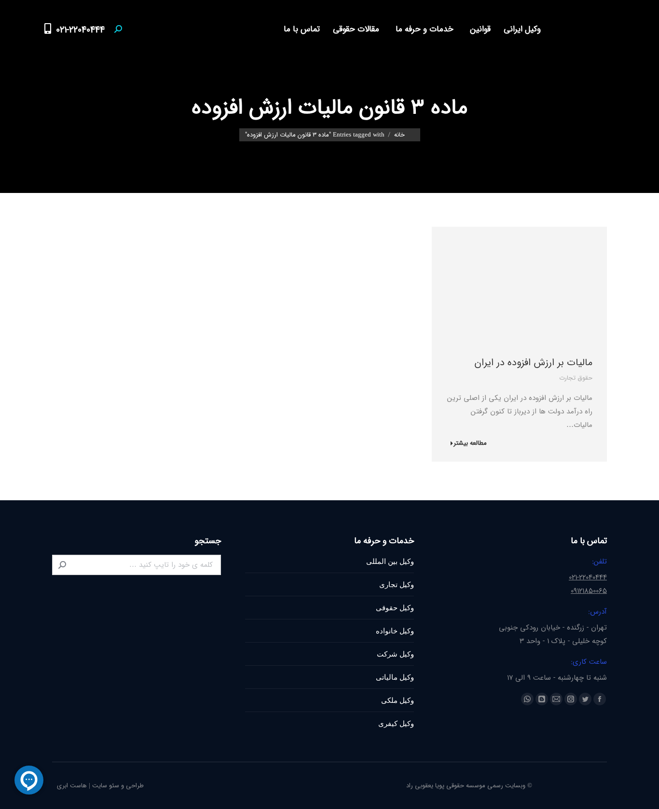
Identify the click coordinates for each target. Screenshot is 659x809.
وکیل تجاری (396, 584)
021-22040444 (80, 30)
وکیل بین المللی (390, 561)
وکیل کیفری (396, 723)
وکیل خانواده (395, 631)
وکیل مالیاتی (395, 677)
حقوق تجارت (575, 378)
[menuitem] (519, 29)
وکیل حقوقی (395, 607)
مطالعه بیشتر (470, 443)
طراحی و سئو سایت (118, 786)
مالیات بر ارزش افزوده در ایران (533, 362)
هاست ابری (72, 786)
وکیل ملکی (397, 700)
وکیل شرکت (395, 654)
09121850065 (589, 591)
